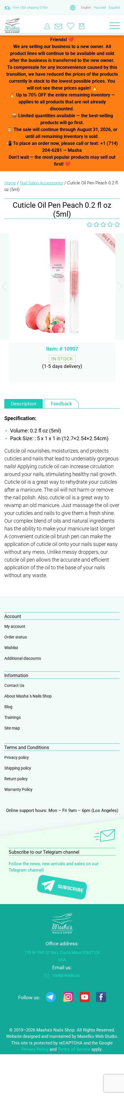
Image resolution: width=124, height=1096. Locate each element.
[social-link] (50, 998)
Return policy (16, 778)
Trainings (12, 717)
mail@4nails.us (66, 975)
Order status (15, 637)
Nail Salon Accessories (41, 183)
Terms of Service (74, 1049)
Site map (12, 728)
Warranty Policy (18, 789)
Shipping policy (17, 768)
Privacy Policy (35, 1049)
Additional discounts (22, 658)
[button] (119, 286)
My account (14, 626)
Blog (8, 706)
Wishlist (11, 647)
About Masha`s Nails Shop (28, 696)
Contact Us (14, 685)
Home (10, 183)
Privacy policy (16, 757)
